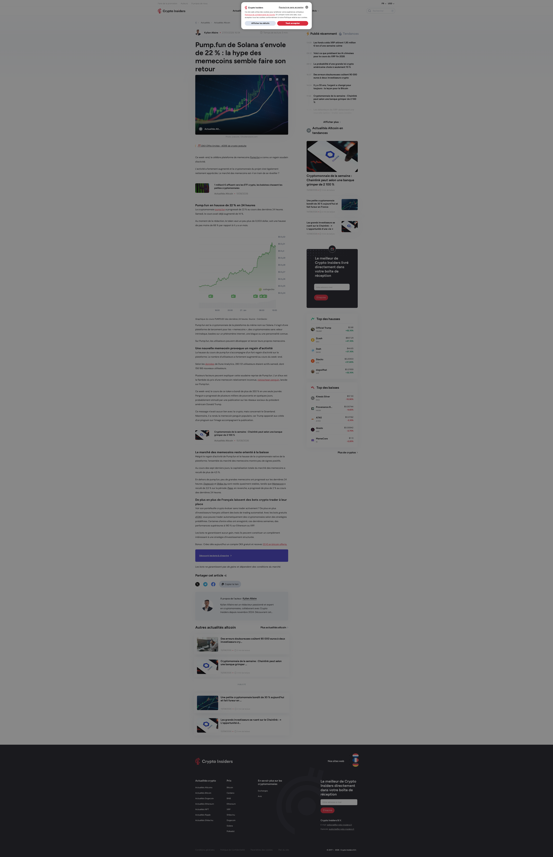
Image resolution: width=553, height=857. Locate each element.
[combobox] (306, 7)
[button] (260, 23)
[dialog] (276, 15)
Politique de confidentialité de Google (260, 15)
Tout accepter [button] (293, 23)
